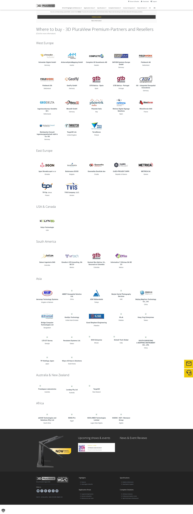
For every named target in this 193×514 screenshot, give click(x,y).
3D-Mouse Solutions (128, 494)
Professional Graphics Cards (130, 496)
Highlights (82, 478)
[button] (3, 510)
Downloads (146, 1)
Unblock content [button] (96, 17)
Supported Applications (87, 494)
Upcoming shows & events (94, 438)
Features (83, 482)
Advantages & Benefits (87, 484)
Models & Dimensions (128, 482)
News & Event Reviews (133, 438)
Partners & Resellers (86, 496)
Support (154, 1)
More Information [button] (96, 20)
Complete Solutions (127, 490)
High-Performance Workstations (131, 498)
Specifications (125, 478)
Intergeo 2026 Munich (95, 448)
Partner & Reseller (134, 1)
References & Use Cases (87, 498)
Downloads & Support (128, 484)
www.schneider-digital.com (56, 497)
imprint (38, 497)
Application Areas (85, 490)
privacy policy (44, 497)
